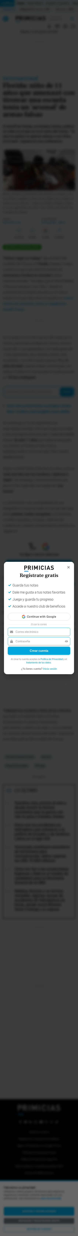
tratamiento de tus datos (38, 662)
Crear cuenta (39, 650)
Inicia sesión (50, 668)
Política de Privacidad (52, 659)
